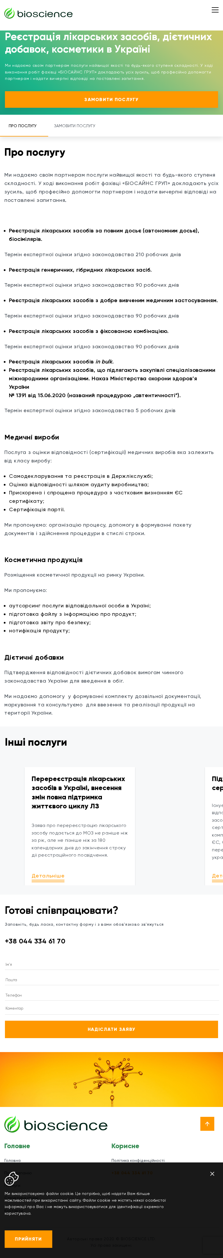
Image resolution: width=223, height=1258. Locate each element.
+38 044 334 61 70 (35, 941)
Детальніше (48, 875)
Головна (12, 1160)
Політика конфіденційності (138, 1160)
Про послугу (23, 125)
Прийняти (28, 1239)
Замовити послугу (111, 99)
